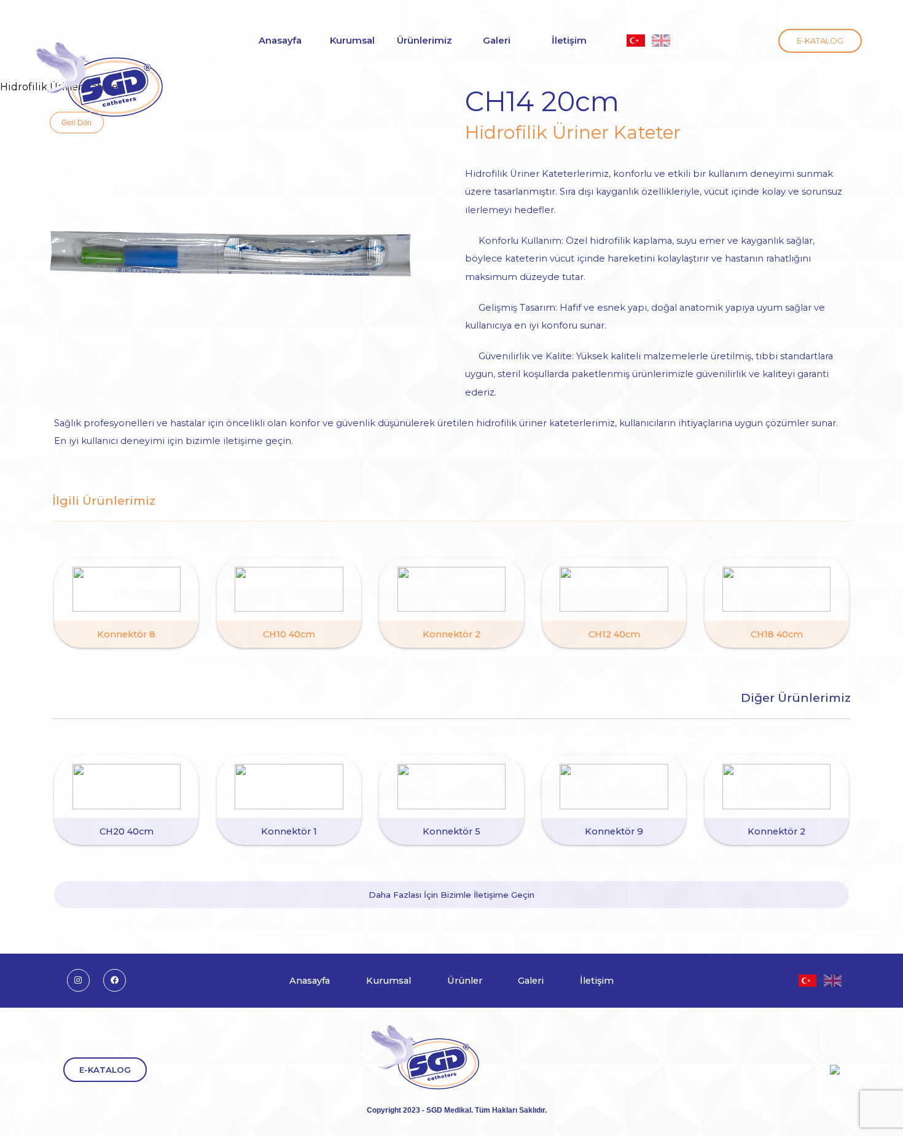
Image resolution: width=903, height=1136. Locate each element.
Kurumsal (388, 980)
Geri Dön (76, 122)
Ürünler (464, 980)
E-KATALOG (820, 40)
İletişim (597, 980)
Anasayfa (309, 980)
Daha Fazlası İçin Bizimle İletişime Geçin (451, 895)
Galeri (496, 40)
